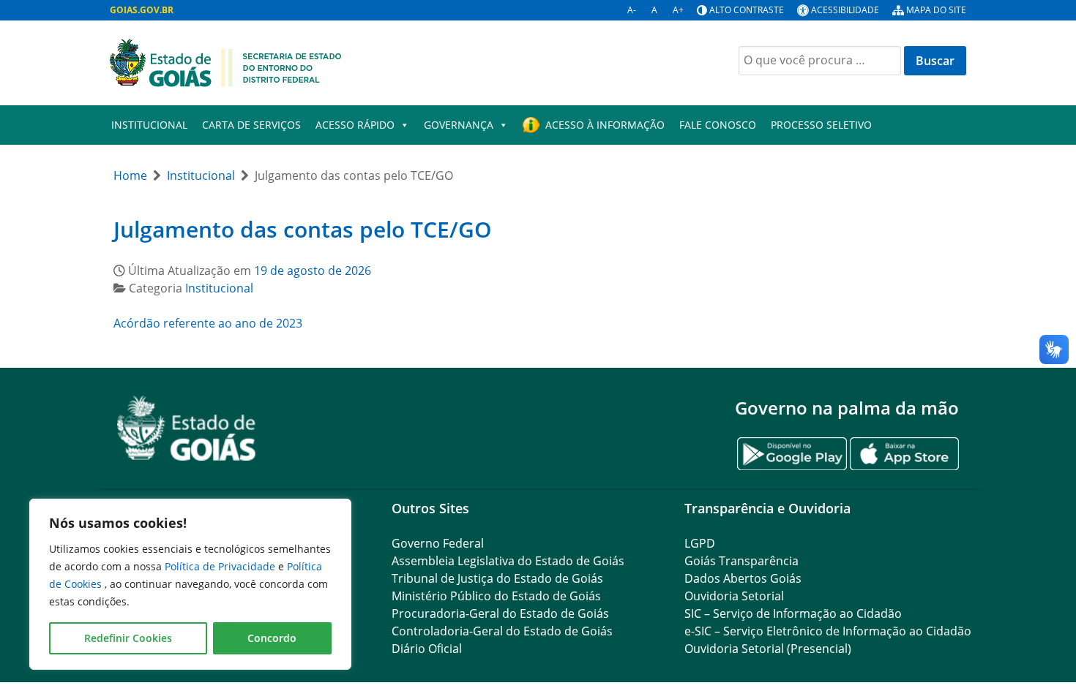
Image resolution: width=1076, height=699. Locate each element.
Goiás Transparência (741, 561)
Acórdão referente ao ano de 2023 (207, 323)
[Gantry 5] (186, 428)
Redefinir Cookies (128, 638)
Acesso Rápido (355, 125)
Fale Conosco (717, 125)
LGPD (699, 543)
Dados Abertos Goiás (743, 578)
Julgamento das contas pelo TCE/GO (302, 229)
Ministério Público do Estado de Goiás (496, 596)
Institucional (149, 125)
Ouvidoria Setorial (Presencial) (767, 649)
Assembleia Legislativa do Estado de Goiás (508, 561)
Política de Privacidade (221, 566)
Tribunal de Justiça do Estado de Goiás (497, 578)
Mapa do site (936, 10)
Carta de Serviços (251, 125)
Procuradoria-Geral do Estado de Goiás (500, 613)
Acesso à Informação (605, 125)
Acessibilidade (845, 10)
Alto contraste (746, 10)
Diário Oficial (427, 649)
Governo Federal (438, 543)
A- (631, 10)
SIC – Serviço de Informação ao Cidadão (793, 613)
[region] (190, 584)
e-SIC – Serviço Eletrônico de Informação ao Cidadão (827, 631)
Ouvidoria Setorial (734, 596)
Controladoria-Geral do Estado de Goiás (502, 631)
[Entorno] (226, 61)
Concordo (271, 638)
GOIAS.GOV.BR (141, 10)
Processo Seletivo (821, 125)
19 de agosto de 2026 (312, 270)
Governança (458, 125)
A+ (678, 10)
